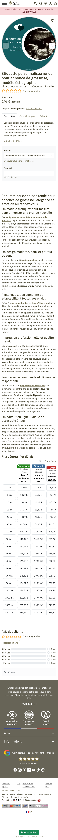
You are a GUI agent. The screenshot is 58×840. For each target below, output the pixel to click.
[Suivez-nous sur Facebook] (15, 770)
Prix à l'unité (50, 461)
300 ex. (9, 553)
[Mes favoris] (45, 3)
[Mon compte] (40, 3)
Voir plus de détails (13, 141)
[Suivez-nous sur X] (24, 770)
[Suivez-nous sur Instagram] (20, 770)
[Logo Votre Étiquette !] (14, 3)
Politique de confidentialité (29, 785)
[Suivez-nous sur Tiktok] (38, 770)
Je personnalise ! (29, 832)
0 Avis (53, 649)
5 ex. (9, 495)
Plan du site (48, 785)
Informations (13, 741)
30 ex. (9, 524)
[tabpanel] (29, 132)
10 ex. (9, 502)
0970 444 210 (29, 703)
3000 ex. (9, 605)
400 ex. (9, 561)
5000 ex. (9, 612)
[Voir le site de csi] (39, 800)
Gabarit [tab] (43, 116)
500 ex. (9, 568)
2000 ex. (9, 597)
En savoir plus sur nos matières (19, 161)
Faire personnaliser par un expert (29, 837)
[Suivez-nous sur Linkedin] (29, 770)
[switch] (41, 461)
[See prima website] (19, 800)
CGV (18, 784)
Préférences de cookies (11, 790)
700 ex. (9, 576)
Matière (7, 150)
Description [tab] (9, 116)
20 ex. (9, 517)
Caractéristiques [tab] (27, 116)
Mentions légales (6, 785)
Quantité (8, 168)
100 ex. (9, 539)
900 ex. (9, 583)
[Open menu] (4, 3)
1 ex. (9, 487)
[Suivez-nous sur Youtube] (33, 770)
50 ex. (9, 531)
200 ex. (9, 546)
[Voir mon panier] (55, 3)
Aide (7, 733)
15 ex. (9, 509)
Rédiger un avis (10, 643)
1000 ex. (9, 590)
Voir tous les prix (34, 108)
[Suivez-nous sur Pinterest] (43, 770)
